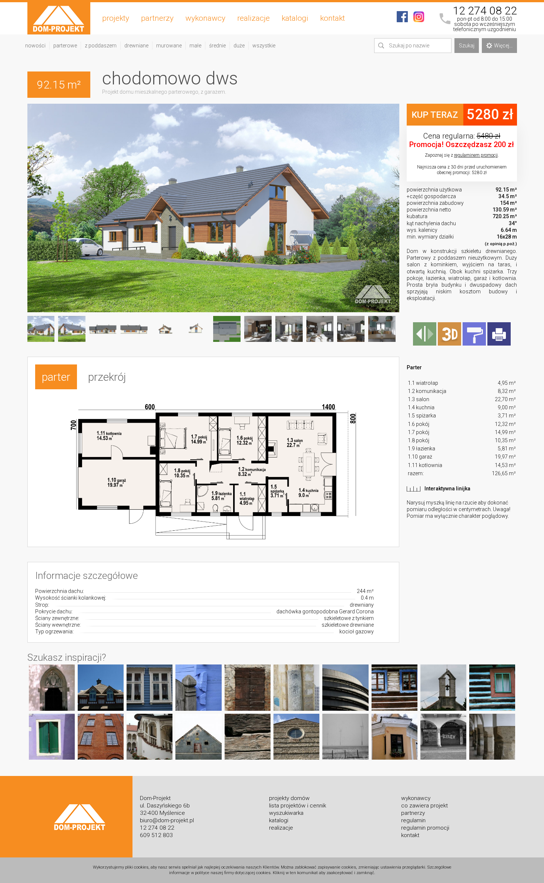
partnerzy (157, 18)
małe (195, 46)
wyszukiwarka (286, 813)
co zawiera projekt (424, 805)
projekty (115, 18)
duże (239, 46)
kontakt (332, 18)
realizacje (253, 18)
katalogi (295, 18)
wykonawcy (205, 18)
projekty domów (289, 798)
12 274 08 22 (485, 10)
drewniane (136, 46)
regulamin (413, 820)
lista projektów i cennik (297, 805)
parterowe (65, 46)
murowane (169, 46)
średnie (217, 46)
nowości (35, 46)
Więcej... (503, 46)
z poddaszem (101, 46)
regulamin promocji (425, 827)
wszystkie (263, 46)
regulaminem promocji (476, 155)
